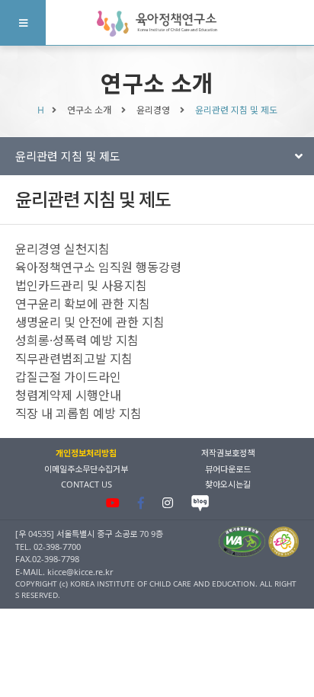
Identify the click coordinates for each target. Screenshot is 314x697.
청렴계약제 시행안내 (68, 395)
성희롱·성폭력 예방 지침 (77, 340)
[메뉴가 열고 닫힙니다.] (23, 23)
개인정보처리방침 (86, 453)
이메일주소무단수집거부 (86, 469)
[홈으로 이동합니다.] (157, 24)
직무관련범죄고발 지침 (74, 358)
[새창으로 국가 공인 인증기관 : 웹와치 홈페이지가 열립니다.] (242, 540)
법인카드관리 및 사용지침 (81, 285)
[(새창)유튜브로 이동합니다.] (113, 503)
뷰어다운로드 (228, 469)
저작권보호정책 (228, 453)
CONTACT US (86, 484)
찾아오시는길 (228, 484)
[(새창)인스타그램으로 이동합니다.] (167, 503)
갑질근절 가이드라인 (68, 377)
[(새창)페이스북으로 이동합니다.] (141, 503)
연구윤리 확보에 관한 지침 (82, 304)
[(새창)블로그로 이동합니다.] (200, 503)
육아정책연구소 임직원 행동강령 (98, 267)
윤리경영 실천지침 (62, 249)
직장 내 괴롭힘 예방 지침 (78, 413)
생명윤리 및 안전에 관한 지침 (90, 322)
